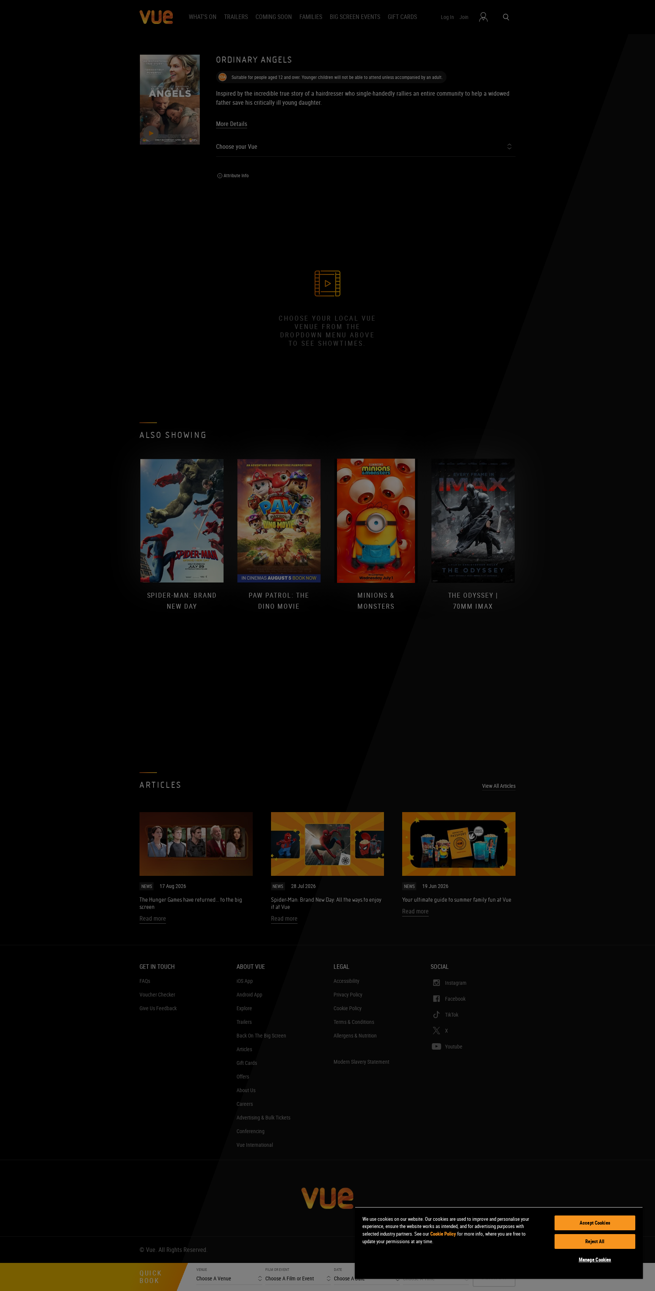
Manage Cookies (595, 1259)
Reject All (594, 1241)
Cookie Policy (443, 1233)
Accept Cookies (595, 1222)
